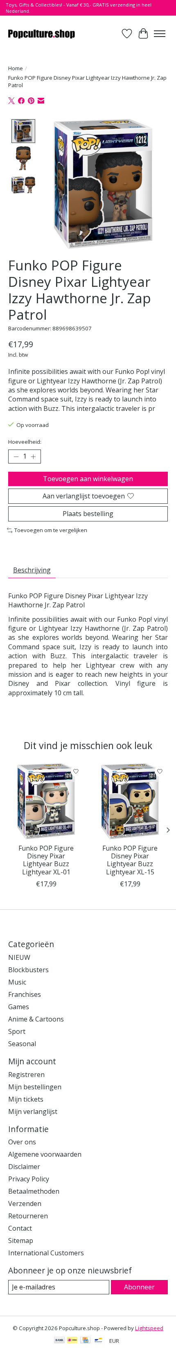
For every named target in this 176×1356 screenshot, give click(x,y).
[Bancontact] (98, 1341)
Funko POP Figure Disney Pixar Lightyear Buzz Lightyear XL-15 (130, 860)
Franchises (24, 994)
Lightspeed (149, 1328)
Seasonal (22, 1043)
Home (15, 68)
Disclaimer (24, 1166)
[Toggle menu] (159, 33)
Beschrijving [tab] (32, 569)
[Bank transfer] (59, 1341)
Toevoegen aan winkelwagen (88, 478)
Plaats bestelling (88, 513)
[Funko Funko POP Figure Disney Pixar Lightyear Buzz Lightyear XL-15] (130, 801)
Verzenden (24, 1203)
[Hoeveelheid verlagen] (16, 456)
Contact (20, 1228)
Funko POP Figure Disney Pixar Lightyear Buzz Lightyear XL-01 (46, 860)
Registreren (26, 1074)
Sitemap (20, 1240)
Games (18, 1006)
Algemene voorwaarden (44, 1154)
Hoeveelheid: (24, 441)
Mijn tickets (25, 1099)
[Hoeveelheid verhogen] (33, 456)
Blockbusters (28, 969)
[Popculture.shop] (42, 33)
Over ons (22, 1141)
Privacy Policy (28, 1178)
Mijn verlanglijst (32, 1111)
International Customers (46, 1252)
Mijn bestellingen (34, 1086)
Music (17, 982)
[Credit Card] (85, 1341)
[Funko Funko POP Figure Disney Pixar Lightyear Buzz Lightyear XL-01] (46, 801)
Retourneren (28, 1215)
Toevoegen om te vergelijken (50, 530)
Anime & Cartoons (36, 1019)
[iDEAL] (72, 1341)
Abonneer (139, 1286)
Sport (16, 1031)
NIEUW (19, 957)
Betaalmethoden (33, 1191)
